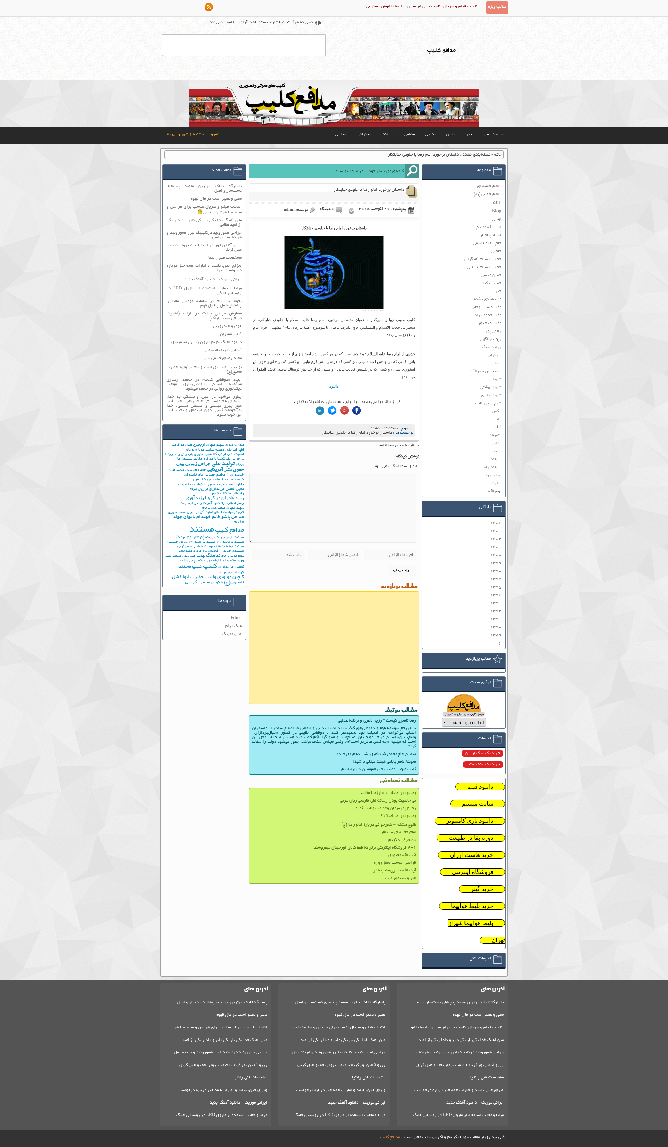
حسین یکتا (492, 283)
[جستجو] (412, 171)
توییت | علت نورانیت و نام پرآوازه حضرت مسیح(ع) (204, 369)
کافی (497, 427)
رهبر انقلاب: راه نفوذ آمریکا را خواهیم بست (212, 503)
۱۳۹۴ (495, 595)
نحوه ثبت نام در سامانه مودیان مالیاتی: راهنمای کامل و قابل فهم (204, 303)
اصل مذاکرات (182, 445)
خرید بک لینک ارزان (482, 753)
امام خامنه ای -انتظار (398, 832)
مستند (388, 134)
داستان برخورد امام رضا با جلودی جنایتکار (356, 433)
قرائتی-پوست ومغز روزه (395, 863)
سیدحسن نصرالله (486, 371)
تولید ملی (223, 464)
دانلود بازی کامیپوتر (469, 821)
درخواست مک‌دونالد (191, 485)
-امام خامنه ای (489, 186)
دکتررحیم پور (489, 323)
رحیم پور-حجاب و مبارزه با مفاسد (388, 793)
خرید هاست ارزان (471, 855)
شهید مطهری (491, 395)
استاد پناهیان (490, 235)
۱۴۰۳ (495, 531)
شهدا (497, 379)
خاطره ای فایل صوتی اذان (187, 470)
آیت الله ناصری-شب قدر (394, 870)
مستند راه (492, 467)
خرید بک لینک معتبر (483, 764)
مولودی (495, 483)
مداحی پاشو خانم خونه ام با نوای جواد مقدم (208, 520)
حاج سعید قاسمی (487, 243)
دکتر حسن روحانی (486, 307)
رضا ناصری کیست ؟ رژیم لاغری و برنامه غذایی (377, 720)
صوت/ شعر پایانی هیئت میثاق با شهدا (384, 761)
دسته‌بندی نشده (476, 154)
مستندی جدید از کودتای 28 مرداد (218, 551)
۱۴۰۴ (495, 523)
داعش (199, 479)
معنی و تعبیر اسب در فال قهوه (216, 199)
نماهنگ (213, 555)
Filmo (236, 618)
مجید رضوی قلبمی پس (223, 358)
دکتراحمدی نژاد (488, 315)
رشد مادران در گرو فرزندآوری (215, 498)
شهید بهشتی (490, 387)
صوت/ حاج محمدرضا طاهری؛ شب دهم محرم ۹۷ (376, 754)
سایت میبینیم (477, 803)
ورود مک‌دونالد (233, 561)
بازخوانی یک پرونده (179, 454)
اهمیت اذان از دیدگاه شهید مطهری (219, 454)
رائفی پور (493, 331)
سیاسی (341, 134)
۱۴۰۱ (495, 547)
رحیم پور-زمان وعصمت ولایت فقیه (386, 808)
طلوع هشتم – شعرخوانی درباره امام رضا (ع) (378, 824)
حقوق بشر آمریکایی (225, 469)
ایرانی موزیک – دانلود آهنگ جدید (213, 279)
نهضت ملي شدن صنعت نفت (185, 556)
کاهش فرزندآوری (231, 567)
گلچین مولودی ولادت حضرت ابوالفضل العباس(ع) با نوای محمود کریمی (208, 580)
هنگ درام (233, 626)
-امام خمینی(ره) (487, 194)
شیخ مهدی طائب (488, 403)
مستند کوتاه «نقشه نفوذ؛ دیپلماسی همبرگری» (210, 547)
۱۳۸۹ (495, 635)
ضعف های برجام (213, 508)
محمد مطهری (177, 513)
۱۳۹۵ (495, 587)
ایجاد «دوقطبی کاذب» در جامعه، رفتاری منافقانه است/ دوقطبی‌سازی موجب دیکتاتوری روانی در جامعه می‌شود (204, 384)
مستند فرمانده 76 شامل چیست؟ (191, 542)
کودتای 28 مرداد (231, 573)
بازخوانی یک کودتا (230, 459)
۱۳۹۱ (495, 619)
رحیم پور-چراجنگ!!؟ (398, 816)
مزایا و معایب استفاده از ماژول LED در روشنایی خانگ (458, 1115)
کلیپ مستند (190, 566)
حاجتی (496, 251)
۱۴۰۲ (495, 539)
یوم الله (494, 491)
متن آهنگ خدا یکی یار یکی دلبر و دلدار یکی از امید (461, 1040)
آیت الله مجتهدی (402, 855)
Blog (496, 211)
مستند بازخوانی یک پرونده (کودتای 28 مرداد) (210, 538)
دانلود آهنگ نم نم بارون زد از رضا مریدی (206, 342)
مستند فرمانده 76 (230, 542)
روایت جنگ (491, 347)
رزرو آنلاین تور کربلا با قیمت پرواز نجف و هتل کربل (460, 1065)
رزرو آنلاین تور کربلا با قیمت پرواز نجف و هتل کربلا (204, 247)
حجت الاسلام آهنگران (482, 259)
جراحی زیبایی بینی (193, 464)
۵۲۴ (497, 202)
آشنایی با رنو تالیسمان (223, 350)
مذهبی (409, 134)
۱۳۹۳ (495, 603)
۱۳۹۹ (495, 563)
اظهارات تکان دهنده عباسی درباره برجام (215, 450)
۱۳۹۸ (495, 571)
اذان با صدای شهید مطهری (225, 445)
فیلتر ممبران (231, 334)
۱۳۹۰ (495, 627)
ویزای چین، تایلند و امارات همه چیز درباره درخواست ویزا (204, 268)
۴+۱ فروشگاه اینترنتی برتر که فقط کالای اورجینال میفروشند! (364, 847)
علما (498, 419)
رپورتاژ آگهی (490, 339)
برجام (240, 465)
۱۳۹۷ (495, 579)
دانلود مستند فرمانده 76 (225, 485)
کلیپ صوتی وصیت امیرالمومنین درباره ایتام (378, 769)
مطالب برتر (492, 475)
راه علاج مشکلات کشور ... (225, 494)
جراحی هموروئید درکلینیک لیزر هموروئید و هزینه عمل (457, 1052)
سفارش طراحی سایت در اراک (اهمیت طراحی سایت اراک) (204, 315)
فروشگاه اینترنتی (472, 872)
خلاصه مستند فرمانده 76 (225, 480)
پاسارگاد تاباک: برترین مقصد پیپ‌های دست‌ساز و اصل (204, 188)
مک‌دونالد (185, 551)
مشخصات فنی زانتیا (225, 258)
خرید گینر (482, 889)
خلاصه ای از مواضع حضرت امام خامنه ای (214, 475)
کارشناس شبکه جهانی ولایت (200, 561)
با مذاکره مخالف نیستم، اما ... (194, 459)
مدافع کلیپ (229, 530)
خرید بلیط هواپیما (472, 906)
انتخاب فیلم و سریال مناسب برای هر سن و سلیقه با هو (457, 1027)
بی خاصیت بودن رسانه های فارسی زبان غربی (378, 800)
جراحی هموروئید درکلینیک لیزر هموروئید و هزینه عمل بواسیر (204, 235)
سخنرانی (365, 134)
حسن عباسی (491, 275)
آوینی (496, 219)
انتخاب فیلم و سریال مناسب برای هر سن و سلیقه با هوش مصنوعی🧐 (204, 210)
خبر (469, 134)
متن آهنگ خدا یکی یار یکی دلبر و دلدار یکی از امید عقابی (204, 222)
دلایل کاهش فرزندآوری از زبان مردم (217, 489)
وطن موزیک (232, 634)
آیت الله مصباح (488, 227)
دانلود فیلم (480, 786)
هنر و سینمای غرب (400, 878)
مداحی (430, 134)
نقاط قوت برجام (232, 556)
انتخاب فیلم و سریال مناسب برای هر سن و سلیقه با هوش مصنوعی (422, 6)
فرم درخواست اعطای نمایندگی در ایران (215, 513)
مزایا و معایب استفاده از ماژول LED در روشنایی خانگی (204, 290)
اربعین (199, 444)
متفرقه (495, 435)
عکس (451, 134)
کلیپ (210, 566)
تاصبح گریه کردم (402, 840)
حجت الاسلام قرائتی (484, 267)
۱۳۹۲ (495, 611)
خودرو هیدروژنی (227, 326)
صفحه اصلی (493, 134)
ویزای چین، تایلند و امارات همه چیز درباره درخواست (459, 1090)
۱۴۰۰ (495, 555)
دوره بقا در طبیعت (470, 838)
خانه (498, 154)
